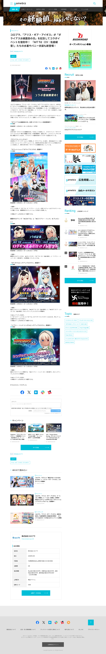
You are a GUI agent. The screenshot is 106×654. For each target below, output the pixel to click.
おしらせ (81, 629)
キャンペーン (14, 30)
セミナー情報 (53, 9)
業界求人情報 (40, 9)
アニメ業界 (73, 9)
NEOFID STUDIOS (69, 342)
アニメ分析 (84, 9)
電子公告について (69, 629)
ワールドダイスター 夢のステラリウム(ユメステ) (76, 338)
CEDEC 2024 (84, 324)
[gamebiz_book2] (80, 59)
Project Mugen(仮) (84, 327)
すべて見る (36, 447)
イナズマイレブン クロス (71, 320)
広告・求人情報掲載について (28, 629)
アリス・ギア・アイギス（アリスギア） (20, 60)
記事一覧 (14, 9)
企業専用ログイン (52, 644)
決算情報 (63, 9)
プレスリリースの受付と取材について (50, 629)
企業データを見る (36, 593)
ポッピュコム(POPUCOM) (71, 327)
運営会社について (11, 629)
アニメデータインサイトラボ (85, 320)
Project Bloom (69, 335)
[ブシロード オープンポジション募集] (80, 39)
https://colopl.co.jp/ (27, 539)
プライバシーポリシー (94, 629)
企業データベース (26, 9)
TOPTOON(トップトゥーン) (71, 324)
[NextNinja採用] (80, 296)
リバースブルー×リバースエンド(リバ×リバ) (75, 331)
